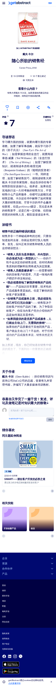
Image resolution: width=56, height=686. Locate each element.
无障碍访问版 (7, 649)
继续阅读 (28, 361)
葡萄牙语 (5, 611)
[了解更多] (8, 116)
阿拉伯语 (5, 622)
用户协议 (5, 644)
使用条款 (5, 639)
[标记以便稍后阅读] (17, 107)
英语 (4, 585)
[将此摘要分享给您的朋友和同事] (38, 107)
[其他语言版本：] (48, 107)
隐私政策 (5, 633)
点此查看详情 (14, 683)
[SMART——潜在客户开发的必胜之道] (28, 454)
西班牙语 (5, 596)
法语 (4, 617)
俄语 (4, 601)
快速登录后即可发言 (16, 419)
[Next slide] (52, 491)
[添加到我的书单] (28, 107)
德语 (4, 590)
